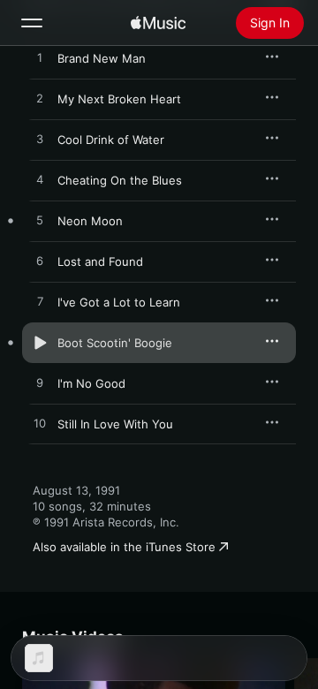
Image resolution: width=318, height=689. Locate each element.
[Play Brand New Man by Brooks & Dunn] (39, 58)
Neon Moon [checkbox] (90, 221)
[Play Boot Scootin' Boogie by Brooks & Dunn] (39, 343)
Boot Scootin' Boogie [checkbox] (114, 343)
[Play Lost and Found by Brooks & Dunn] (39, 261)
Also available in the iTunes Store (124, 547)
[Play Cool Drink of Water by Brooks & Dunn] (39, 140)
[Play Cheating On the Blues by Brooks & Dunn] (39, 180)
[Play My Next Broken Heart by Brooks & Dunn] (39, 99)
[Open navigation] (31, 23)
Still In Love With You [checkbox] (115, 424)
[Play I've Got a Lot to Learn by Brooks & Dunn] (39, 302)
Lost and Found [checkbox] (100, 261)
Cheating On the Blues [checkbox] (119, 180)
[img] (158, 23)
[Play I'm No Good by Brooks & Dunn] (39, 383)
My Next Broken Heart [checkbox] (119, 99)
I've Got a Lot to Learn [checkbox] (118, 302)
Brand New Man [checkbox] (101, 58)
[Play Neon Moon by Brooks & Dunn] (39, 221)
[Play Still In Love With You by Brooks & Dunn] (39, 424)
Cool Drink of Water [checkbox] (110, 139)
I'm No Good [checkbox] (91, 383)
